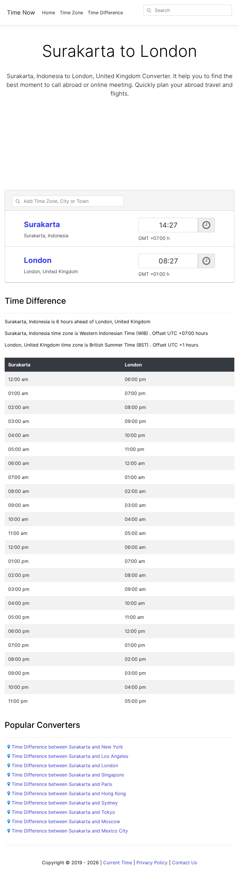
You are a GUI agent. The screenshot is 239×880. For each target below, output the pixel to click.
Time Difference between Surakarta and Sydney (65, 803)
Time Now (21, 12)
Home (48, 12)
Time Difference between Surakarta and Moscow (66, 821)
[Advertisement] (119, 144)
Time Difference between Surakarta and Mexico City (70, 831)
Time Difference (105, 12)
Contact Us (184, 862)
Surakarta (42, 224)
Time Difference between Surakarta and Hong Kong (69, 793)
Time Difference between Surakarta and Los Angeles (70, 756)
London (38, 260)
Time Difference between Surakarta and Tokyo (63, 812)
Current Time (117, 862)
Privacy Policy (152, 862)
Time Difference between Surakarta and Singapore (68, 775)
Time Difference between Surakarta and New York (67, 747)
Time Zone (71, 12)
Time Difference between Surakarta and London (65, 765)
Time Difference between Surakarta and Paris (62, 784)
